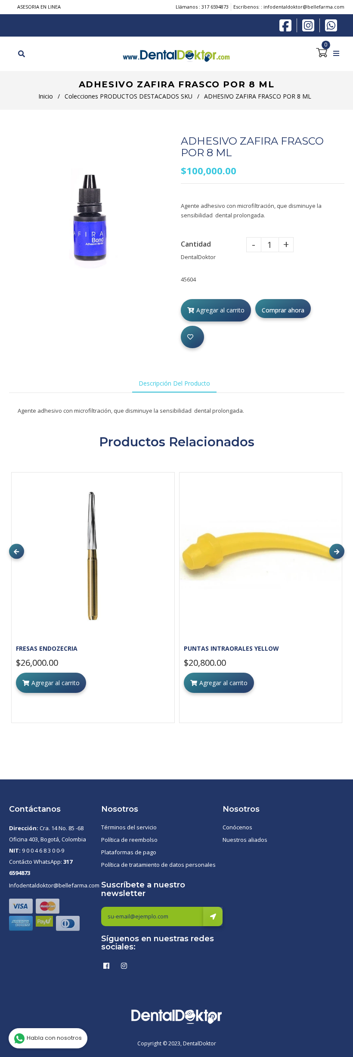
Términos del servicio (129, 827)
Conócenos (237, 827)
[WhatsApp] (331, 24)
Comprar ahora (283, 310)
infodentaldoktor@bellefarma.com (303, 6)
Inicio (45, 96)
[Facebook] (288, 24)
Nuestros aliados (245, 840)
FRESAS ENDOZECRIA (46, 648)
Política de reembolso (129, 840)
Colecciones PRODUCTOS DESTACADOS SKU (128, 96)
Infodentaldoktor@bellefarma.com (54, 885)
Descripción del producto (174, 383)
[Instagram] (310, 25)
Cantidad (196, 244)
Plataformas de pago (128, 852)
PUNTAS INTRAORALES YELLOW (231, 648)
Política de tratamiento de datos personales (158, 864)
